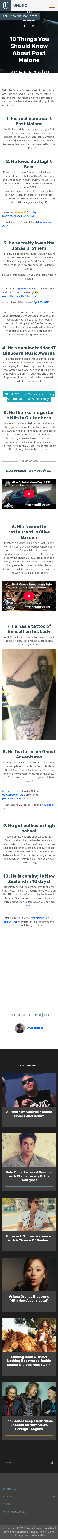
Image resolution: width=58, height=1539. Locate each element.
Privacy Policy (38, 1531)
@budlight (32, 212)
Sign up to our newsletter (19, 16)
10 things (35, 71)
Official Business (14, 1511)
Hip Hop (29, 26)
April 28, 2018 (41, 302)
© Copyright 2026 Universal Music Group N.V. (28, 1528)
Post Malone (17, 71)
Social (7, 1504)
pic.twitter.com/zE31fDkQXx (18, 215)
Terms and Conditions (15, 1531)
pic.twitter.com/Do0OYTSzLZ (19, 296)
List (46, 71)
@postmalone (26, 288)
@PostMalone (10, 791)
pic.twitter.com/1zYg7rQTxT (18, 798)
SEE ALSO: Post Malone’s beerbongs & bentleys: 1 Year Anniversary (30, 396)
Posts (7, 1496)
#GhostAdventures (13, 794)
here (28, 905)
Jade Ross (36, 1027)
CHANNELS (9, 1488)
